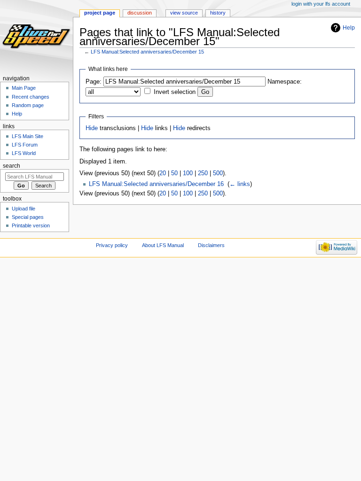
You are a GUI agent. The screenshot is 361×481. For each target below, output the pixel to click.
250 (203, 173)
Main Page (24, 88)
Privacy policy (112, 245)
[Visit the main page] (36, 36)
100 (188, 173)
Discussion (139, 13)
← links (239, 184)
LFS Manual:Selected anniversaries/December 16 (156, 184)
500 (218, 173)
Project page (99, 13)
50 (174, 173)
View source (184, 13)
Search (11, 166)
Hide (92, 128)
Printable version (31, 225)
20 (162, 173)
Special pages (28, 217)
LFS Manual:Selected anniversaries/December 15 (147, 51)
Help (349, 27)
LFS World (24, 153)
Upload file (23, 208)
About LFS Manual (163, 245)
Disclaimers (211, 245)
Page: (94, 81)
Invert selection (175, 92)
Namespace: (284, 81)
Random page (28, 105)
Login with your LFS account (320, 4)
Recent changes (30, 97)
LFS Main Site (27, 136)
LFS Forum (25, 144)
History (218, 13)
